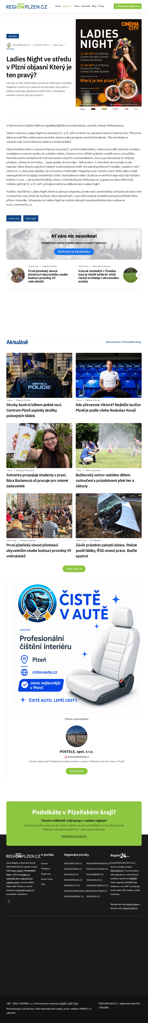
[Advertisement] (74, 311)
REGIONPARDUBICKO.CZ (99, 863)
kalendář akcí (27, 878)
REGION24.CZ (93, 896)
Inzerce (44, 863)
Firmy (101, 6)
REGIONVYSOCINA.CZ (97, 869)
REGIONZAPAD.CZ (73, 869)
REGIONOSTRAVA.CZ (97, 891)
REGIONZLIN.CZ (94, 880)
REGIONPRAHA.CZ (73, 880)
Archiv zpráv (47, 879)
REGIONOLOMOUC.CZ (97, 885)
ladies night (31, 218)
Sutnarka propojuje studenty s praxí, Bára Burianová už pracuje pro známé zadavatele (37, 480)
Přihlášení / (123, 6)
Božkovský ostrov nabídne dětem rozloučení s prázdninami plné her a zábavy (105, 480)
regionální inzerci (23, 890)
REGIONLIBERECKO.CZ (75, 891)
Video (77, 6)
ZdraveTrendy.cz (130, 908)
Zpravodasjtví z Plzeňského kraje (123, 342)
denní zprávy (17, 871)
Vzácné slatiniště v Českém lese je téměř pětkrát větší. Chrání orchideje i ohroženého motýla (98, 276)
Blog (94, 6)
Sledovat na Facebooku (74, 251)
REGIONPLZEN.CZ (21, 45)
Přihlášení (45, 869)
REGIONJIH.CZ (71, 874)
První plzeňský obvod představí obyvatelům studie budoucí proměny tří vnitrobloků (48, 276)
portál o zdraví (132, 904)
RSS (43, 884)
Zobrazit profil (77, 771)
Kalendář (85, 6)
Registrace (135, 6)
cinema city (14, 218)
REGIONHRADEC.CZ (74, 896)
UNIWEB (133, 878)
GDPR (63, 1003)
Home (58, 6)
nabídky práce (12, 882)
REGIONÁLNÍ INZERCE (74, 836)
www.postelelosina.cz (78, 757)
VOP (70, 1003)
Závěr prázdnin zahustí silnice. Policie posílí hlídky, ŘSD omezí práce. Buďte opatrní (106, 550)
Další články (73, 569)
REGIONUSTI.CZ (72, 885)
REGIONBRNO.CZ (95, 874)
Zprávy (66, 6)
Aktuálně (13, 36)
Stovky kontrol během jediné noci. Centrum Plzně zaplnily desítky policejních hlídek (34, 410)
